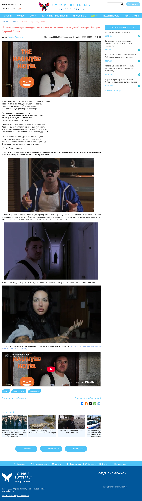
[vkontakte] (135, 9)
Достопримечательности (55, 16)
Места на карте (131, 16)
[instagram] (123, 9)
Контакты (92, 464)
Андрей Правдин (15, 37)
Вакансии (59, 464)
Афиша (20, 16)
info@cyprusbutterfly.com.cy (115, 487)
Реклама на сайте (41, 464)
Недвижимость (111, 16)
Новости (7, 16)
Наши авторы (75, 464)
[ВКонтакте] (82, 404)
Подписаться (133, 4)
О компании (22, 464)
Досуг (5, 391)
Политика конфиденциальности (15, 496)
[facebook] (119, 9)
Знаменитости (18, 391)
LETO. (93, 16)
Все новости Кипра (113, 90)
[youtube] (139, 9)
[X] (90, 404)
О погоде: (6, 8)
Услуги (105, 464)
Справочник (79, 16)
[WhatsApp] (95, 404)
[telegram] (131, 9)
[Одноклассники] (86, 404)
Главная (5, 22)
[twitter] (127, 9)
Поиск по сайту (121, 464)
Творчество (34, 391)
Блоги (33, 16)
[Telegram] (99, 404)
